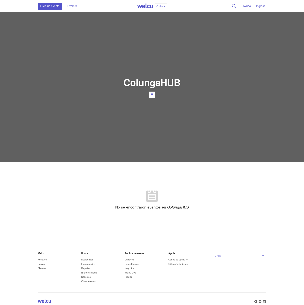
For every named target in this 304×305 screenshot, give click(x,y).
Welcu (145, 6)
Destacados (87, 259)
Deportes (85, 268)
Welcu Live (130, 272)
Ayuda (247, 6)
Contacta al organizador (152, 95)
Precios (128, 276)
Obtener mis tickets (178, 264)
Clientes (42, 268)
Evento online (88, 264)
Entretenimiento (89, 272)
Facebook (256, 301)
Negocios (86, 276)
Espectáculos (132, 264)
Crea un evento (49, 6)
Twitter (260, 301)
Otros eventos (88, 281)
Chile (218, 256)
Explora (72, 6)
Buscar (234, 6)
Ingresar (261, 6)
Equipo (41, 264)
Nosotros (42, 259)
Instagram (264, 301)
